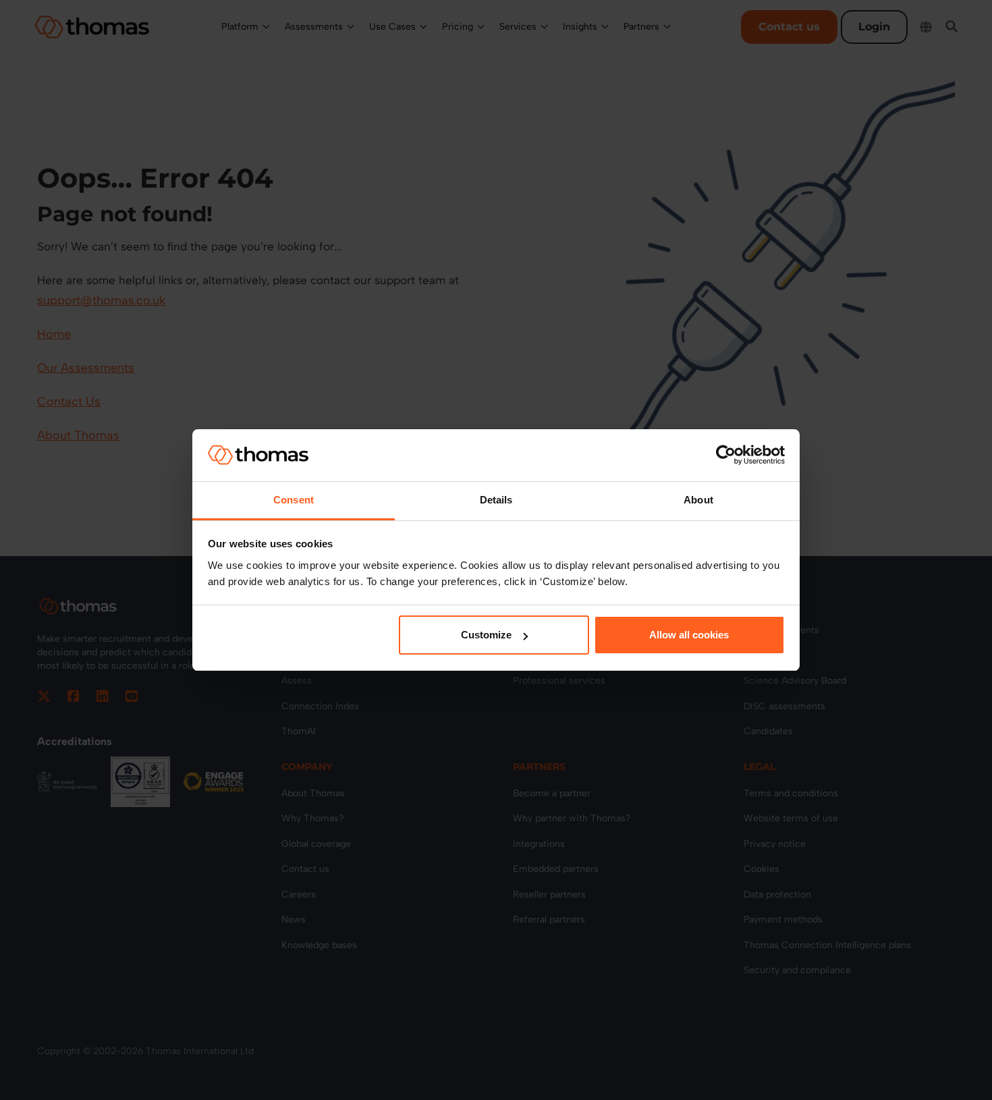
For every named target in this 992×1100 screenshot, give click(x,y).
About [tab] (698, 499)
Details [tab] (496, 499)
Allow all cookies (689, 634)
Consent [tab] (293, 499)
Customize (486, 634)
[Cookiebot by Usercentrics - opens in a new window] (726, 455)
